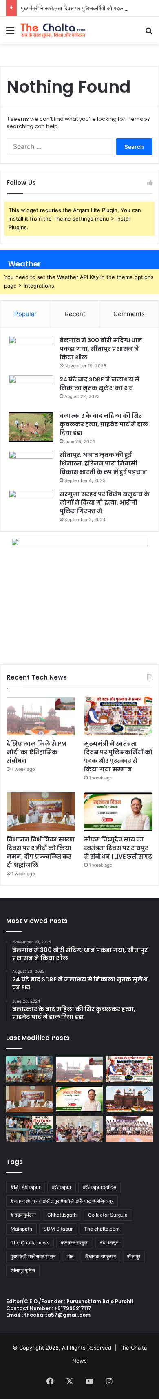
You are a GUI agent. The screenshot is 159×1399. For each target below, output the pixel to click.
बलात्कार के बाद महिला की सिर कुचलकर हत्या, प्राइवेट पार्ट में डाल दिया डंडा (104, 424)
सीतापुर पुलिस (23, 1270)
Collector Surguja (108, 1215)
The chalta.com (101, 1229)
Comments (129, 314)
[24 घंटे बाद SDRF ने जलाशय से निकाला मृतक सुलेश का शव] (31, 390)
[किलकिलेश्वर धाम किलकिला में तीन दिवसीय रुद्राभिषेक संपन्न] (29, 1069)
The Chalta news (30, 1243)
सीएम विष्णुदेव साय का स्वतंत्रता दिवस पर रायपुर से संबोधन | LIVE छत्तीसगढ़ (118, 848)
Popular (25, 314)
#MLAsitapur (25, 1187)
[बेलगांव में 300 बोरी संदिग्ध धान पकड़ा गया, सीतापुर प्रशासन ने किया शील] (31, 351)
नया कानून (109, 1243)
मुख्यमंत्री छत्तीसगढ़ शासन (33, 1256)
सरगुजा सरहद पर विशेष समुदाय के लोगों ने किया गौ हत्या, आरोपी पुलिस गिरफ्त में (105, 502)
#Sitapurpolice (99, 1187)
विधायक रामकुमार (100, 1256)
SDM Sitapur (58, 1229)
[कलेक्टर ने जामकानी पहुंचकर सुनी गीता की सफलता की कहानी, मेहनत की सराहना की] (29, 1129)
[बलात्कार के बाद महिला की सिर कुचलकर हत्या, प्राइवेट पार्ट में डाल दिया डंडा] (31, 427)
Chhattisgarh (62, 1215)
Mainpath (21, 1229)
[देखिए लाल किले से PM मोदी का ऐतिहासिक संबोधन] (41, 716)
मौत (70, 1256)
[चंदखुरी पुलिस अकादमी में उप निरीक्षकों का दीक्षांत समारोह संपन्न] (129, 1129)
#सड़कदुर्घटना (23, 1215)
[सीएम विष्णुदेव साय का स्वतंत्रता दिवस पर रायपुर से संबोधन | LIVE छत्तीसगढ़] (118, 811)
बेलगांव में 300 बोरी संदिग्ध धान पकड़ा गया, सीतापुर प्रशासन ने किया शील (101, 348)
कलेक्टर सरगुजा (74, 1243)
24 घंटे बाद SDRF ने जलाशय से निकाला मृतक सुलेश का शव (99, 383)
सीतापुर (133, 1256)
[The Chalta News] (53, 30)
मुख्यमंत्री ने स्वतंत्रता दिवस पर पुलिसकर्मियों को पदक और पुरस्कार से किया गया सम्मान (118, 756)
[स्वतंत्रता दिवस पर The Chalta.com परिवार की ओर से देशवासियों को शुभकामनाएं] (129, 1099)
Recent (75, 314)
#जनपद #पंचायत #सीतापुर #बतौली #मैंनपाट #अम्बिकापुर (62, 1201)
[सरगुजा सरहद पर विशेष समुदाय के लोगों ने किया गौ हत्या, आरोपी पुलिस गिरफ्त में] (31, 505)
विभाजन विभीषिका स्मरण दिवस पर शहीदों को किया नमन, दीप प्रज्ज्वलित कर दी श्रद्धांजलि (41, 852)
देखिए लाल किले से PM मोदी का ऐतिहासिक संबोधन (36, 752)
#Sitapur (61, 1187)
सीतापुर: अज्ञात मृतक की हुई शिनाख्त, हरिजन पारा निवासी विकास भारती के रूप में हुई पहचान (103, 463)
